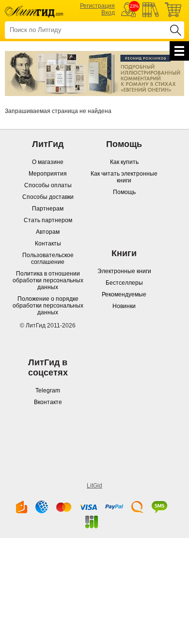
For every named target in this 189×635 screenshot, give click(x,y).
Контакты (48, 243)
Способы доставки (48, 197)
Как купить (124, 162)
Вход (108, 12)
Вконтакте (48, 402)
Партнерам (47, 208)
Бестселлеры (124, 282)
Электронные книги (124, 271)
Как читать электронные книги (124, 177)
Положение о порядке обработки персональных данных (48, 305)
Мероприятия (48, 173)
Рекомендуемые (124, 294)
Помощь (124, 192)
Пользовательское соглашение (48, 258)
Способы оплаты (48, 185)
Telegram (47, 390)
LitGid (94, 485)
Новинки (124, 306)
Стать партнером (48, 220)
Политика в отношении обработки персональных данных (48, 280)
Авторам (48, 231)
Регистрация (97, 5)
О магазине (47, 162)
